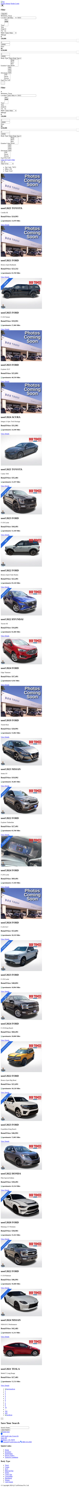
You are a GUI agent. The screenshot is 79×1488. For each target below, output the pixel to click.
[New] (6, 20)
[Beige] (14, 60)
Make (3, 33)
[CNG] (7, 75)
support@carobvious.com (11, 1442)
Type (2, 25)
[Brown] (14, 65)
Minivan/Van (9, 1471)
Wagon (7, 1480)
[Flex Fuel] (7, 80)
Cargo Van (8, 1474)
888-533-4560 (27, 1442)
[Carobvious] (3, 2)
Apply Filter (11, 160)
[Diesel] (7, 77)
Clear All (4, 160)
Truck (7, 1465)
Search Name (5, 1427)
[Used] (6, 22)
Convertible (9, 1476)
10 (6, 1407)
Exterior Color (5, 66)
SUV (6, 1469)
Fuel (2, 80)
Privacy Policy (9, 1455)
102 (6, 1411)
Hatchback (8, 1478)
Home (7, 1450)
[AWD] (9, 71)
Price (2, 46)
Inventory (8, 1452)
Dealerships (9, 1453)
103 (6, 1413)
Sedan (7, 1473)
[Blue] (14, 64)
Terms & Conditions (11, 1457)
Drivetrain (4, 73)
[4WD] (9, 69)
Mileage (3, 35)
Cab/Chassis (9, 1482)
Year (2, 27)
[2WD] (9, 67)
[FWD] (9, 73)
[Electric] (7, 78)
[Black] (14, 62)
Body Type (4, 58)
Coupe (7, 1467)
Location (4, 18)
